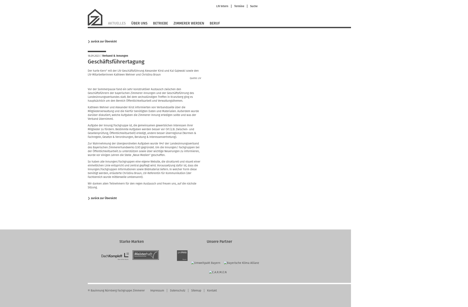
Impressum (157, 290)
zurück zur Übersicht (104, 41)
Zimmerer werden (188, 23)
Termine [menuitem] (239, 6)
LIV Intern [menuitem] (222, 6)
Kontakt (212, 290)
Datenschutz (177, 290)
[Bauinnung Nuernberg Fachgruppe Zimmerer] (96, 25)
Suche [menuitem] (254, 6)
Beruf (215, 23)
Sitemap (196, 290)
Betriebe (160, 23)
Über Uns (139, 23)
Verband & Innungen (115, 55)
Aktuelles (117, 23)
